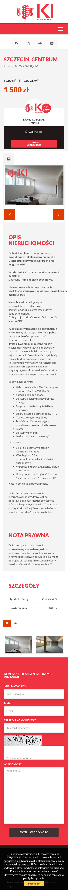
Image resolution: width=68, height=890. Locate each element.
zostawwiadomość (34, 143)
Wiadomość (13, 764)
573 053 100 (35, 132)
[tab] (8, 159)
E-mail (8, 703)
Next (58, 214)
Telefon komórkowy (20, 720)
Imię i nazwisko (15, 686)
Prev (9, 214)
